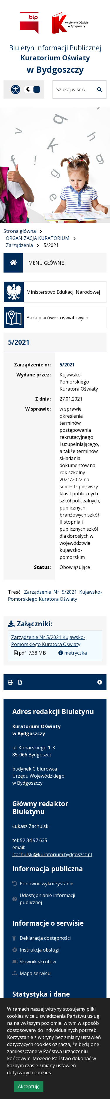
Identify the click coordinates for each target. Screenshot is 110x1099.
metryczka (75, 653)
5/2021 (67, 364)
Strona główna (20, 231)
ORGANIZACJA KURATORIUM (38, 238)
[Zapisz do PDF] (20, 682)
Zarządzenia (19, 245)
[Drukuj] (11, 682)
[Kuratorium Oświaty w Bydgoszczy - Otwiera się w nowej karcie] (70, 23)
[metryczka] (99, 682)
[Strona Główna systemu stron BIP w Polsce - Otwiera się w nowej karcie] (29, 23)
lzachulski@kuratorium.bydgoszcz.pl (52, 854)
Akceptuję (30, 1087)
